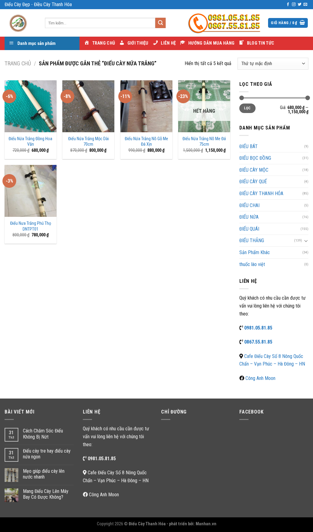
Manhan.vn (206, 524)
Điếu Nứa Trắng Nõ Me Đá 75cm (204, 141)
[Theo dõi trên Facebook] (288, 4)
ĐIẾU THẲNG (251, 240)
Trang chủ (18, 63)
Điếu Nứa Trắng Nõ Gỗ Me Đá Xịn (146, 141)
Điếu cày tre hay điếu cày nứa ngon (47, 454)
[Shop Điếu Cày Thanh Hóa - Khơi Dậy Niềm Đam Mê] (20, 23)
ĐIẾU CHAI (249, 205)
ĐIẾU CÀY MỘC (253, 170)
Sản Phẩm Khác (254, 252)
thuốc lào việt (252, 264)
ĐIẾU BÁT (248, 146)
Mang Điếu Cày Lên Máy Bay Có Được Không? (45, 494)
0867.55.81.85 (258, 342)
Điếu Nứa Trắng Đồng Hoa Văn (30, 141)
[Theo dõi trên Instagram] (294, 4)
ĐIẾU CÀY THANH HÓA (261, 193)
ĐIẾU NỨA (249, 217)
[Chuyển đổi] (306, 240)
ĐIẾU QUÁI (249, 229)
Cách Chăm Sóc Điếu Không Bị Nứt (43, 433)
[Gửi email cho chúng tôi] (305, 4)
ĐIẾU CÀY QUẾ (253, 181)
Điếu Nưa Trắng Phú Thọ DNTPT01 (30, 226)
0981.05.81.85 (258, 328)
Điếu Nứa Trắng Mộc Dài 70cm (88, 141)
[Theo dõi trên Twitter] (299, 4)
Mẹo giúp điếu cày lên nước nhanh (43, 474)
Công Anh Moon (260, 378)
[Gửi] (160, 23)
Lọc (247, 108)
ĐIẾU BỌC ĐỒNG (255, 158)
